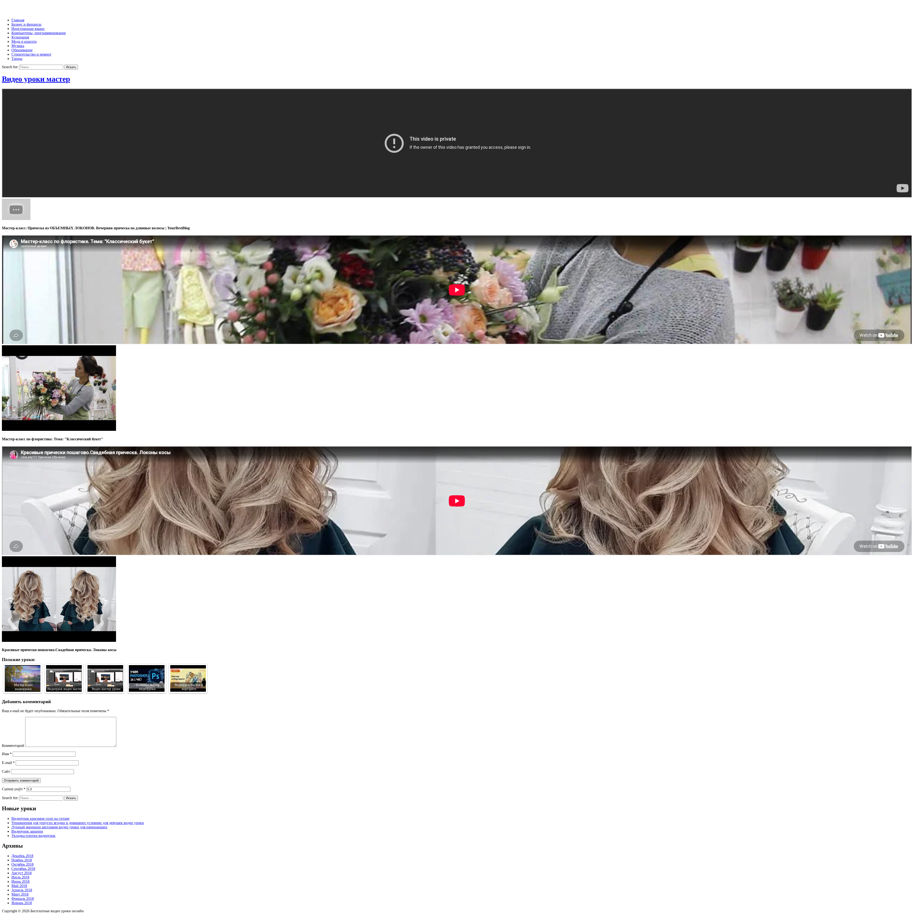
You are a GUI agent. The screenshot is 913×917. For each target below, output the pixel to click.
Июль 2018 (20, 877)
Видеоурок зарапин (27, 831)
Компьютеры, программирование (38, 33)
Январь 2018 (21, 903)
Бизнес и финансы (26, 24)
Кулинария (20, 37)
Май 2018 (19, 886)
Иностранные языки (27, 29)
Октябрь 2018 (22, 864)
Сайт (6, 771)
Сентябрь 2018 (23, 869)
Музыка (17, 46)
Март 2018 (20, 894)
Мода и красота (24, 41)
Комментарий (13, 746)
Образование (22, 50)
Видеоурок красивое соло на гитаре (40, 818)
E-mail (8, 763)
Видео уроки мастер (36, 79)
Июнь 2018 (20, 881)
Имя (7, 754)
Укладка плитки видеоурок (33, 836)
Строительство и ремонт (31, 54)
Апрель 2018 (21, 890)
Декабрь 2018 (22, 856)
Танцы (16, 59)
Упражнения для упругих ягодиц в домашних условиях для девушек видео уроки (77, 823)
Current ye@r (13, 789)
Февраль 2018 (22, 899)
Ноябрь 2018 (21, 860)
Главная (17, 20)
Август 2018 (21, 873)
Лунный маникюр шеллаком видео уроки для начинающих (59, 827)
